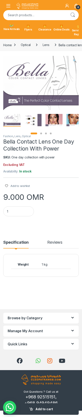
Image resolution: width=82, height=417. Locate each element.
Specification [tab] (16, 242)
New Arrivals (11, 29)
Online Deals (61, 29)
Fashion (8, 136)
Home (7, 45)
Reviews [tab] (54, 242)
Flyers (28, 29)
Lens (46, 45)
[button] (75, 60)
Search (72, 15)
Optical (26, 45)
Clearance (44, 29)
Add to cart (44, 409)
